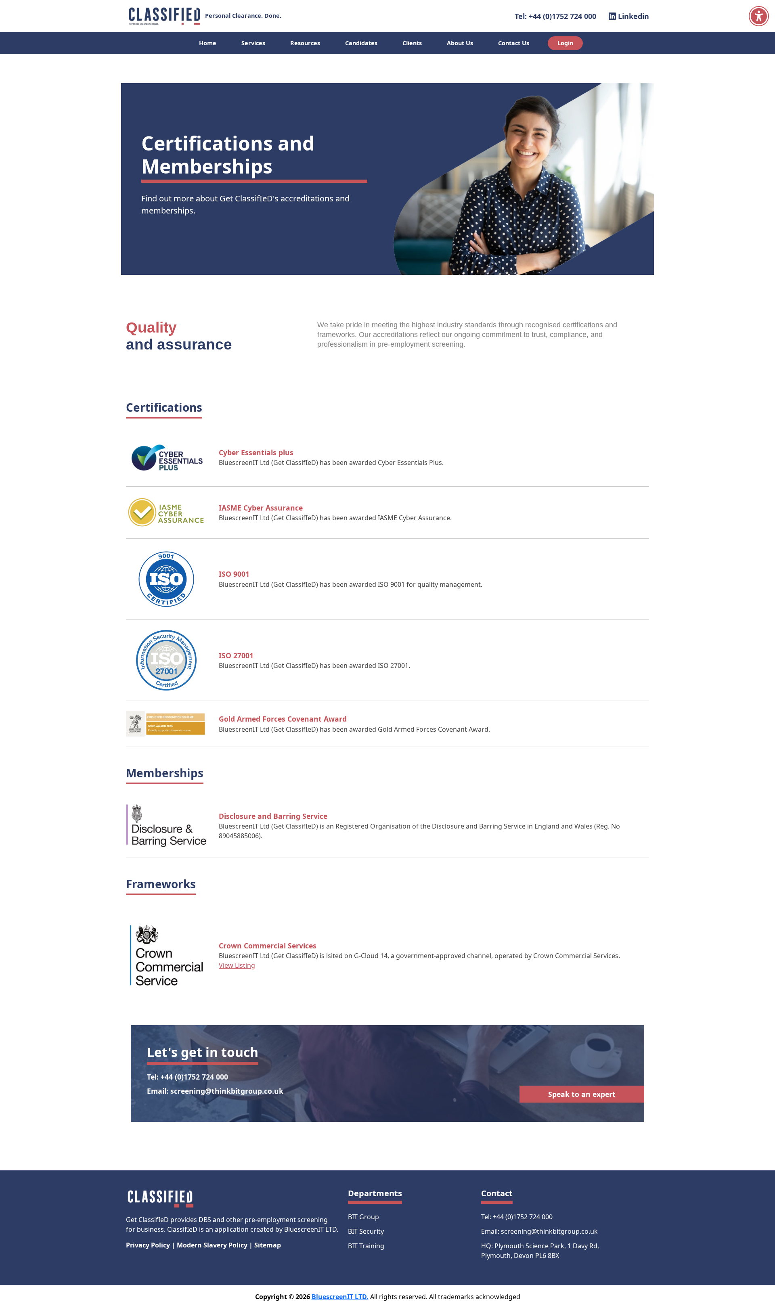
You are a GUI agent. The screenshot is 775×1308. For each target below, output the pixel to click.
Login (565, 43)
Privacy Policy (148, 1245)
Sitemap (267, 1245)
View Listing (237, 965)
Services (253, 43)
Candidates (361, 43)
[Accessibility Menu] (759, 16)
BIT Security (366, 1231)
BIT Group (363, 1216)
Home (207, 43)
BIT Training (366, 1245)
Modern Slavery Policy (212, 1245)
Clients (412, 43)
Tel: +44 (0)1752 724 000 (555, 16)
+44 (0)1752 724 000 (194, 1077)
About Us (460, 43)
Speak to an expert (582, 1094)
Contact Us (513, 43)
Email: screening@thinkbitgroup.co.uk (539, 1231)
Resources (305, 43)
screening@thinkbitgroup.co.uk (226, 1091)
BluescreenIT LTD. (340, 1296)
